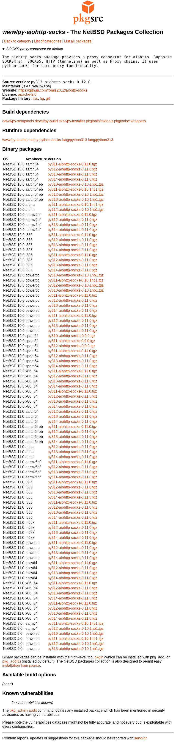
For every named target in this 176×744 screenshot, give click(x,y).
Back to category (17, 41)
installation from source (21, 665)
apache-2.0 (27, 94)
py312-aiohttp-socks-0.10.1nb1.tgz (76, 194)
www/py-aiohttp (15, 140)
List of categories (47, 41)
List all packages (77, 41)
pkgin (98, 657)
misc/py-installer (72, 121)
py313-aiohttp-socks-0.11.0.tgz (72, 174)
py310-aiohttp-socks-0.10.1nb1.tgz (76, 184)
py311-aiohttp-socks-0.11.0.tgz (72, 164)
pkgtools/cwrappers (130, 121)
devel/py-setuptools (18, 121)
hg (42, 98)
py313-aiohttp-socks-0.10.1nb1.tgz (76, 199)
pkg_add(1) (11, 661)
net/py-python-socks (44, 140)
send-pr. (140, 738)
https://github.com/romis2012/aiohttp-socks (52, 90)
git (48, 98)
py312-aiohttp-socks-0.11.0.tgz (72, 169)
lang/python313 (74, 140)
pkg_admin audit (23, 710)
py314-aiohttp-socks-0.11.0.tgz (72, 179)
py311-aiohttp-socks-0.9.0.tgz (71, 341)
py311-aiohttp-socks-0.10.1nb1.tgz (75, 189)
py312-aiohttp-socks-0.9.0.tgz (71, 346)
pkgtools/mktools (99, 121)
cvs (35, 98)
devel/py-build (46, 121)
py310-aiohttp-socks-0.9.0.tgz (71, 336)
